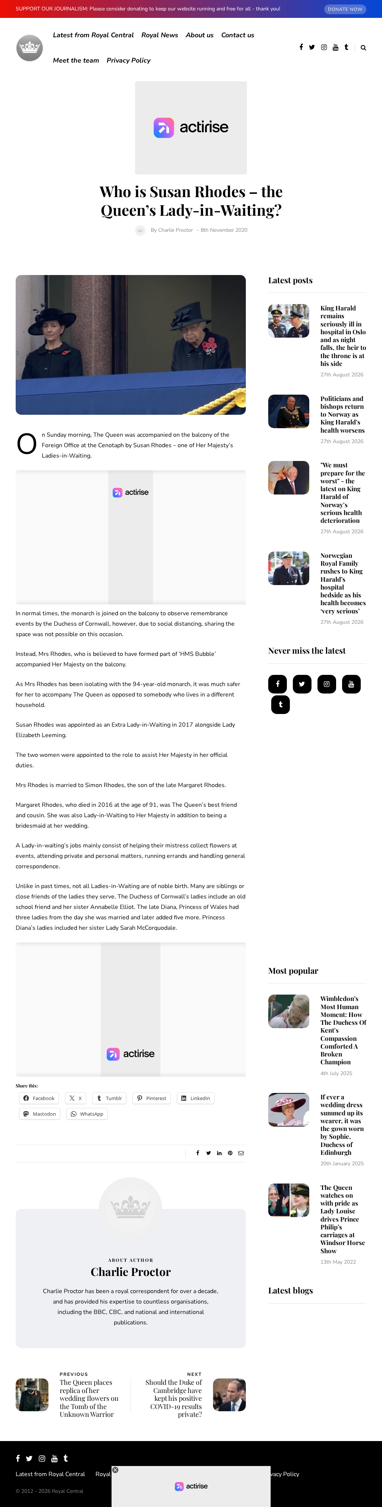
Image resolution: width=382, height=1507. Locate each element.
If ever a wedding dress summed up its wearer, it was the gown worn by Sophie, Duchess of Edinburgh (342, 1124)
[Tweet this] (208, 1153)
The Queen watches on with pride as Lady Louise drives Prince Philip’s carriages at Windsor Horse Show (342, 1219)
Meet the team (76, 60)
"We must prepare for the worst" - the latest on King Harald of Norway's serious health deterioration (342, 492)
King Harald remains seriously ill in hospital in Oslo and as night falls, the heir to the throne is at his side (343, 335)
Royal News (159, 35)
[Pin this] (230, 1153)
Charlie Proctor (175, 230)
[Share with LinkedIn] (219, 1153)
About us (200, 35)
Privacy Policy (128, 60)
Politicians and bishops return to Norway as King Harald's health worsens (342, 414)
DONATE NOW (345, 9)
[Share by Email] (241, 1153)
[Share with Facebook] (198, 1153)
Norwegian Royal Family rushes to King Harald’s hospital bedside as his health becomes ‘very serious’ (343, 583)
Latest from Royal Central (93, 35)
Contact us (237, 35)
